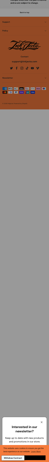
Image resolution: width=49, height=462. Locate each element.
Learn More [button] (36, 452)
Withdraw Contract (13, 458)
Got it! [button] (24, 458)
